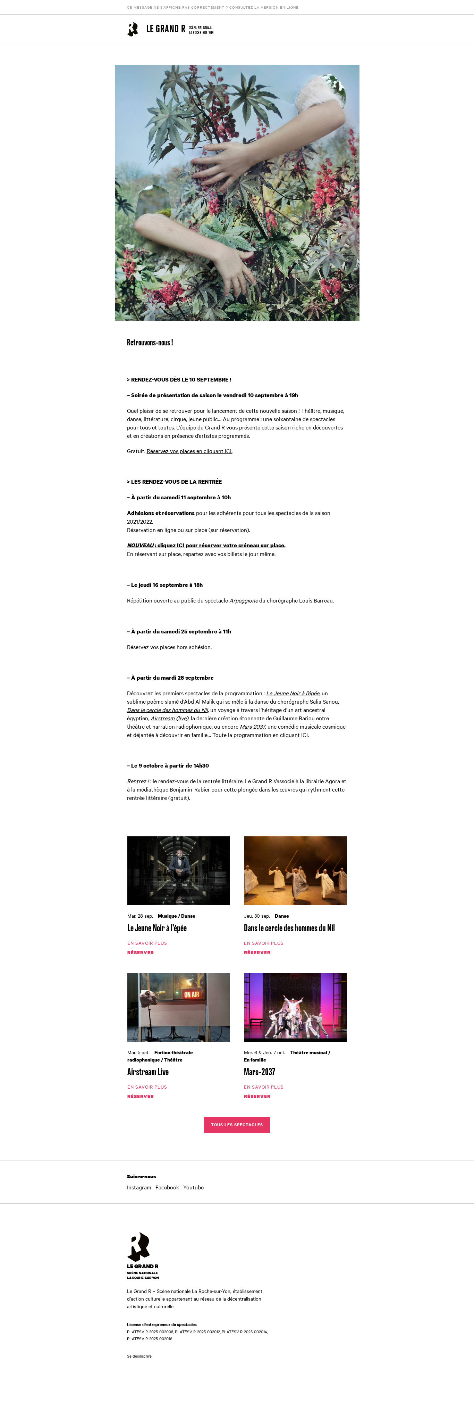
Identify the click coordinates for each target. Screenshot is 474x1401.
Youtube (193, 1187)
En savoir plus (147, 943)
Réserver (140, 952)
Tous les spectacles (237, 1125)
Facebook (167, 1187)
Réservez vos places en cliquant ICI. (189, 450)
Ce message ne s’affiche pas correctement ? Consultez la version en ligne (212, 7)
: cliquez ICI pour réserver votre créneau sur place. (206, 545)
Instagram (139, 1187)
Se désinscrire (139, 1356)
